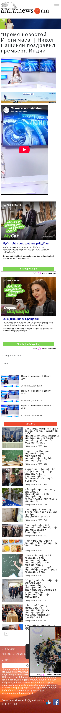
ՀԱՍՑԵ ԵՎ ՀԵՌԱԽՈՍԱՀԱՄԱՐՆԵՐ (25, 654)
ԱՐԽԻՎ (6, 659)
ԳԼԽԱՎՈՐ (8, 649)
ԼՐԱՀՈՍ (30, 424)
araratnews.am (26, 682)
